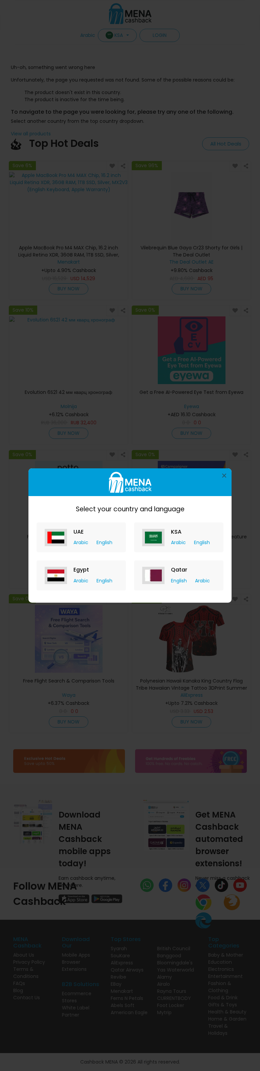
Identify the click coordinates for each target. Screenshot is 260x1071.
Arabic (81, 542)
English (104, 542)
